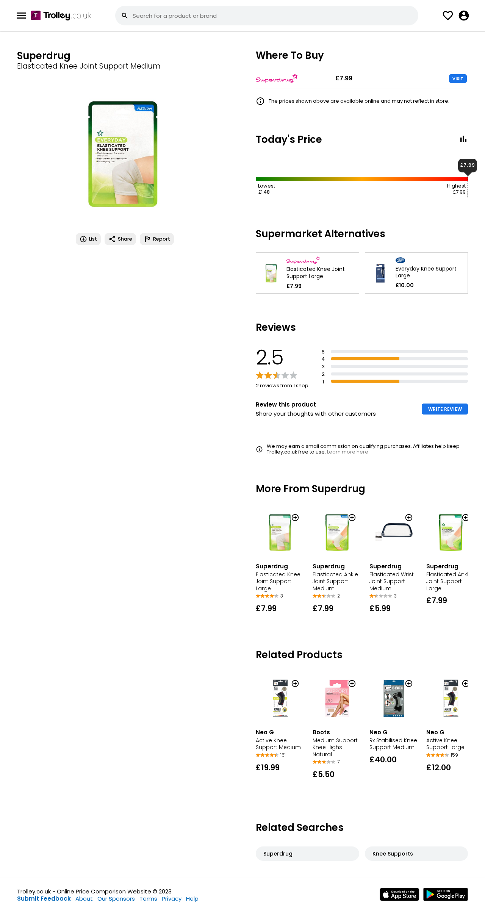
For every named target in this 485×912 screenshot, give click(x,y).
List (93, 238)
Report (161, 238)
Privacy (171, 899)
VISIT (457, 78)
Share (125, 238)
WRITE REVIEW (445, 409)
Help (192, 899)
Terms (148, 899)
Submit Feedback (44, 899)
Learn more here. (348, 451)
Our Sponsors (116, 899)
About (84, 899)
